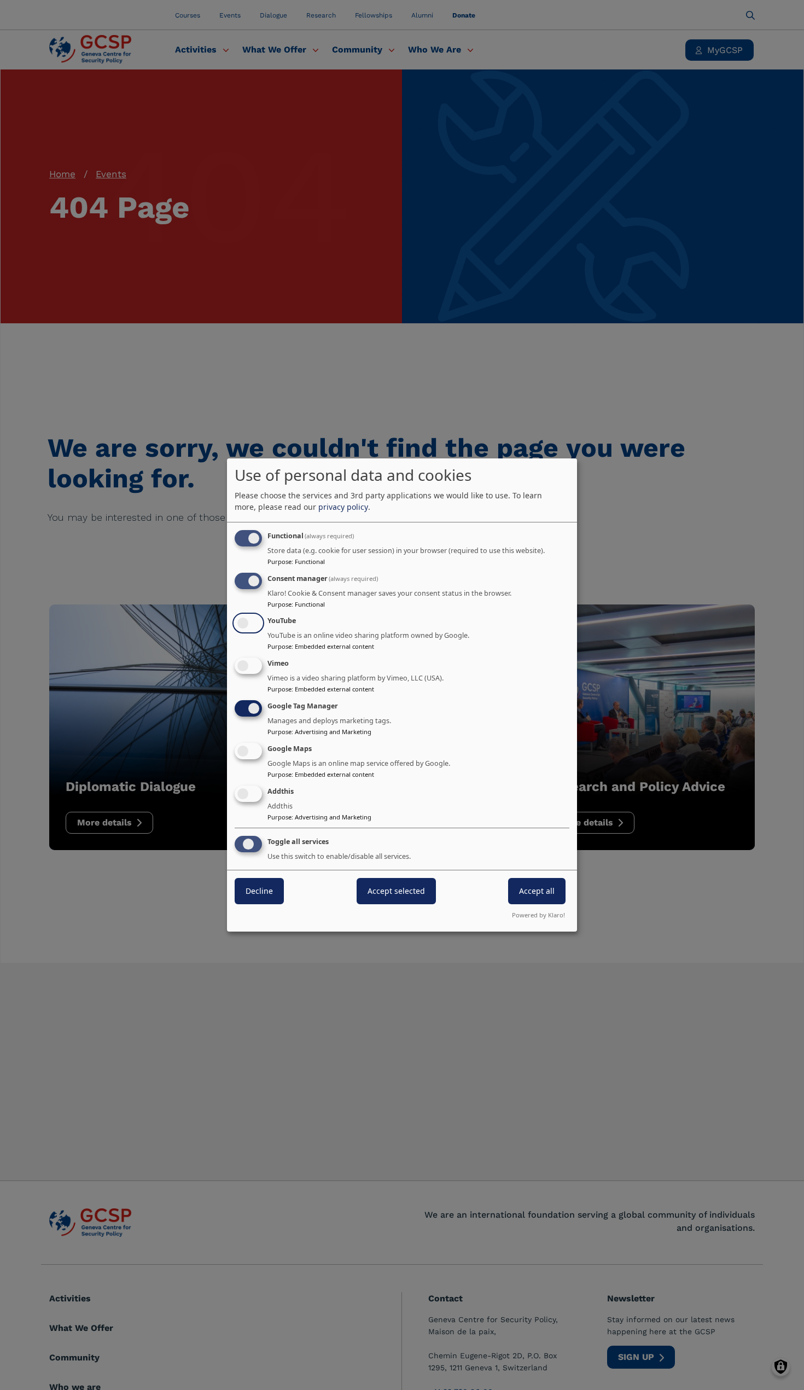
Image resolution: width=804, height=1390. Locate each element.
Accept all (537, 891)
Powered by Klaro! (538, 915)
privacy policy (343, 507)
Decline (259, 891)
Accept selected (396, 891)
